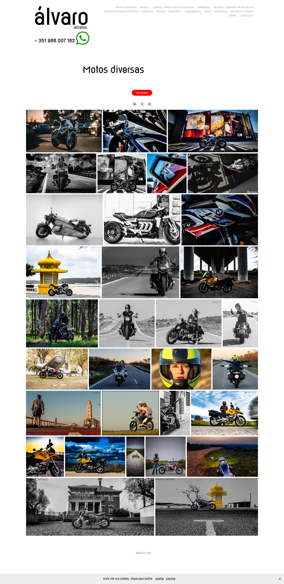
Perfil (233, 15)
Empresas (203, 7)
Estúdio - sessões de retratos (234, 7)
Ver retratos (142, 93)
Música (144, 7)
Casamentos (193, 11)
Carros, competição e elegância (173, 7)
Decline (170, 578)
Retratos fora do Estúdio (121, 11)
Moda (207, 11)
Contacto (246, 15)
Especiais (221, 11)
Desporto (174, 11)
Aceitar (159, 578)
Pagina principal (126, 7)
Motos (161, 11)
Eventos (147, 11)
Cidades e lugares (242, 11)
